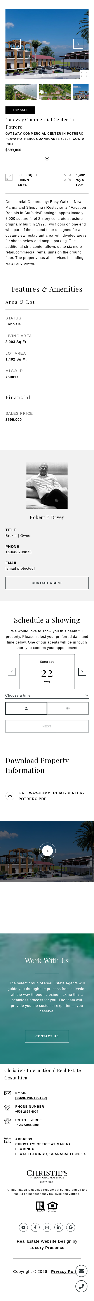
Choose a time (18, 695)
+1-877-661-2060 (27, 1125)
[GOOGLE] (70, 1227)
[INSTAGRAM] (47, 1227)
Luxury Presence (47, 1247)
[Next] (82, 672)
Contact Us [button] (47, 1036)
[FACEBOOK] (35, 1227)
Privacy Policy (66, 1271)
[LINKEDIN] (58, 1227)
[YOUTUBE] (23, 1227)
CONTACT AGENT (47, 583)
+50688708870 (18, 552)
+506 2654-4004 (26, 1111)
